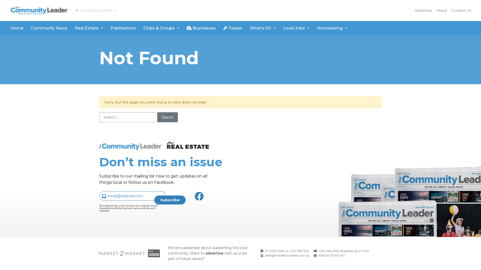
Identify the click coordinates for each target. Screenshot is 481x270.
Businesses (204, 28)
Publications (123, 28)
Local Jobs (294, 28)
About (441, 10)
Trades (234, 28)
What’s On (260, 28)
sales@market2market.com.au (287, 255)
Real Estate (86, 28)
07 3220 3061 (275, 251)
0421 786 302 (299, 251)
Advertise (423, 10)
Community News (49, 28)
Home (17, 28)
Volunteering (330, 28)
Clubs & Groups (159, 28)
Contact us (461, 10)
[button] (95, 10)
